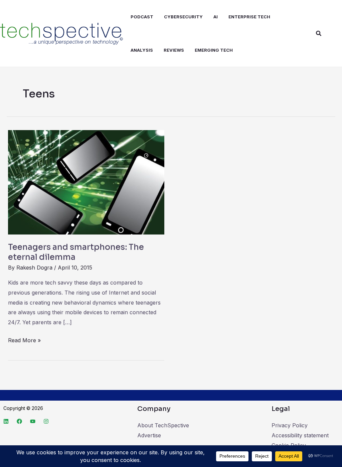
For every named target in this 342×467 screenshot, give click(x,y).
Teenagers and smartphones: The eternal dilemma (76, 252)
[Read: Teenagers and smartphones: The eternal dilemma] (86, 181)
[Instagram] (46, 421)
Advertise (149, 435)
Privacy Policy (290, 425)
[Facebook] (19, 421)
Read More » (24, 340)
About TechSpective (163, 425)
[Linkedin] (6, 421)
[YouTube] (32, 421)
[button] (319, 33)
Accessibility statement (300, 435)
